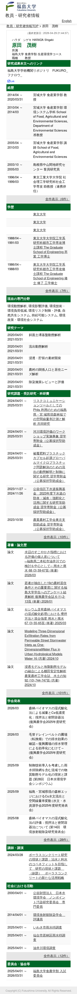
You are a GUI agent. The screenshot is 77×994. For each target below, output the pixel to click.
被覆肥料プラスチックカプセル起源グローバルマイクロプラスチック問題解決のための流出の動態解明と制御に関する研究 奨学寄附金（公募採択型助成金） (49, 467)
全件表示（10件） (57, 537)
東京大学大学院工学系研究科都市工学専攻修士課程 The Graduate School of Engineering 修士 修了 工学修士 (50, 273)
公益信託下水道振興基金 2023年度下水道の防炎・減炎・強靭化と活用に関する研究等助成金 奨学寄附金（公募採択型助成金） (49, 500)
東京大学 (39, 214)
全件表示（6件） (57, 199)
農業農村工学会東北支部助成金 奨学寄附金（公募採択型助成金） (49, 524)
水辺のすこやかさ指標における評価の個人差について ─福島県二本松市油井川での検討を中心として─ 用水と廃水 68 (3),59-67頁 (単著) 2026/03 (45, 563)
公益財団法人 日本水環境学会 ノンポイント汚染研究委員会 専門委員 (49, 899)
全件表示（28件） (57, 839)
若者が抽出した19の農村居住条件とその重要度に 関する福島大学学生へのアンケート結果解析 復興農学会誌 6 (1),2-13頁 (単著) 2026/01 (46, 592)
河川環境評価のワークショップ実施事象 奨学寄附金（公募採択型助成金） (49, 438)
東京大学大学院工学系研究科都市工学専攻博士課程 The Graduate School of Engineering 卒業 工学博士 (50, 247)
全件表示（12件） (57, 955)
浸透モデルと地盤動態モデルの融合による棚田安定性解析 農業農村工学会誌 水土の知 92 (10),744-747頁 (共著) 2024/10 (45, 675)
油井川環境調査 (44, 947)
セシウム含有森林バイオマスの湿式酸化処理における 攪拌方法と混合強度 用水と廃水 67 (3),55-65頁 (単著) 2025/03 (46, 616)
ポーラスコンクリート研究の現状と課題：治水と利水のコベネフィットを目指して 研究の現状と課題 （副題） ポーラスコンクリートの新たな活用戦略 (48, 866)
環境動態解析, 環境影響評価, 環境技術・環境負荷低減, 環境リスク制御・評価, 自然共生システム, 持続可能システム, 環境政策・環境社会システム (36, 313)
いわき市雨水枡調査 (47, 927)
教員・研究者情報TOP (22, 26)
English (67, 21)
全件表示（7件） (57, 290)
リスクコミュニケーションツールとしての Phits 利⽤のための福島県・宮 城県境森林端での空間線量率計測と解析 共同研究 (50, 412)
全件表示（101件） (56, 692)
